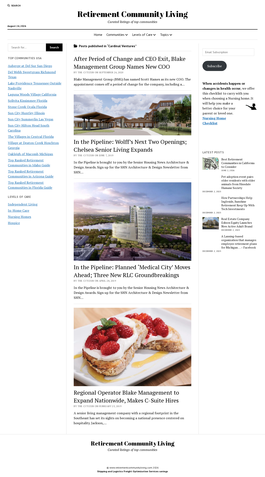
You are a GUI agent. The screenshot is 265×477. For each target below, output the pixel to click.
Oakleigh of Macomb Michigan (30, 154)
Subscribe (214, 66)
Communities (115, 34)
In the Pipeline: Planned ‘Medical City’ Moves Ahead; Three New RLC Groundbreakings (132, 271)
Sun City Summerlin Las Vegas (30, 119)
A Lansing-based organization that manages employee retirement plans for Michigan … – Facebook (239, 241)
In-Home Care (18, 210)
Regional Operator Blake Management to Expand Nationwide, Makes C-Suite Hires (126, 396)
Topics (164, 34)
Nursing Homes (19, 216)
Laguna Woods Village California (32, 94)
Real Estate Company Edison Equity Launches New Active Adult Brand (236, 222)
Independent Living (22, 204)
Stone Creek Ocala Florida (27, 107)
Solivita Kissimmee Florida (27, 100)
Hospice (14, 223)
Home (98, 34)
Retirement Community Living (132, 14)
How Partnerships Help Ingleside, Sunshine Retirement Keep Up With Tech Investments (237, 203)
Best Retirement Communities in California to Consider (237, 163)
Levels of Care (142, 34)
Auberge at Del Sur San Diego (30, 66)
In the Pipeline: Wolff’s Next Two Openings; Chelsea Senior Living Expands (130, 145)
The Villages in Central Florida (31, 136)
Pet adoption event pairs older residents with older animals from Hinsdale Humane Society (238, 182)
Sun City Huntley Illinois (26, 113)
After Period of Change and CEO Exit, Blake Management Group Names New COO (130, 62)
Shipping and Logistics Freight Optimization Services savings (132, 471)
